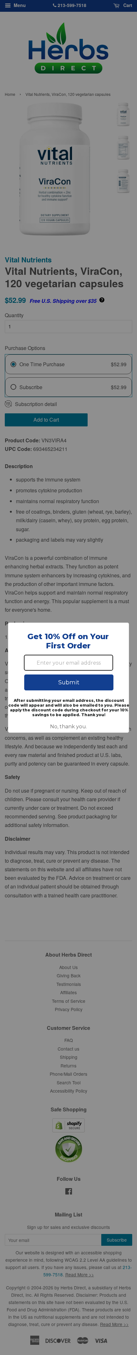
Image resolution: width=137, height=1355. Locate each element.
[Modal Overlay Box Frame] (68, 678)
